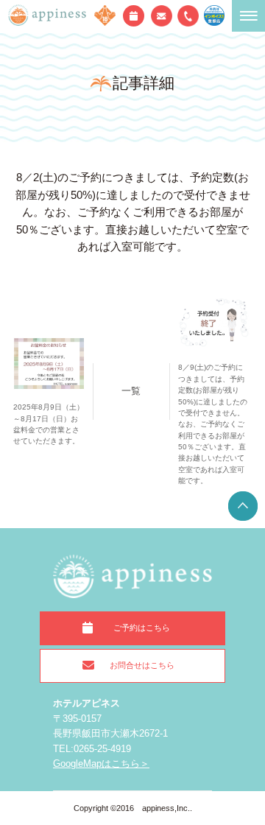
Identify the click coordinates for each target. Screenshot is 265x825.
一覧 (131, 390)
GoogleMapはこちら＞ (101, 763)
